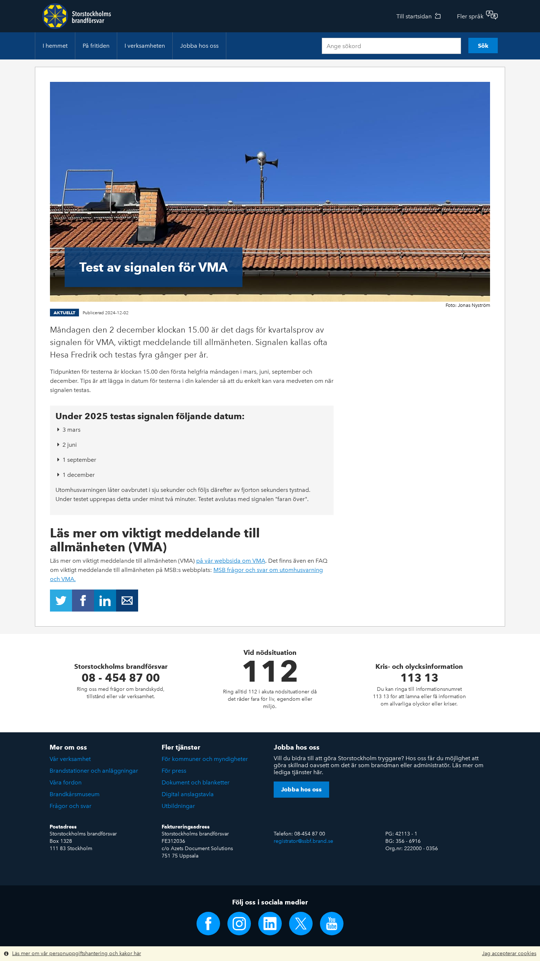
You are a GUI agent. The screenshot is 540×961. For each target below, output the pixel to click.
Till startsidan (414, 16)
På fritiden (96, 45)
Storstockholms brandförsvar (76, 16)
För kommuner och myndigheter (205, 758)
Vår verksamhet (70, 758)
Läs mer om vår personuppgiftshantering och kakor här (76, 953)
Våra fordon (66, 782)
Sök (483, 45)
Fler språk (470, 16)
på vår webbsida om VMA (230, 560)
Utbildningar (178, 805)
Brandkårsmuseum (75, 794)
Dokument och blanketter (196, 782)
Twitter (61, 601)
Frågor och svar (70, 805)
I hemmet (55, 45)
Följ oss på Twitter (301, 923)
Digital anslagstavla (188, 794)
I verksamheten (145, 45)
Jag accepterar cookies (509, 953)
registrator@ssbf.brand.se (303, 841)
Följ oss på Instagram (239, 923)
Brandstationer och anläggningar (94, 770)
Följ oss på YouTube (331, 923)
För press (174, 770)
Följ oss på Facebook (208, 923)
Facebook (83, 601)
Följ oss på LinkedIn (270, 923)
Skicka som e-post (127, 601)
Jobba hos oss (199, 45)
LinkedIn (105, 601)
